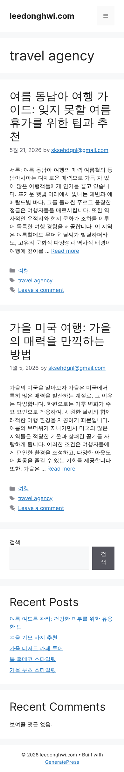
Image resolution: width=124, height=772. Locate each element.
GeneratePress (62, 762)
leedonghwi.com (42, 16)
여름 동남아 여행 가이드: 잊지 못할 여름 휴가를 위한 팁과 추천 (60, 115)
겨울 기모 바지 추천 (34, 637)
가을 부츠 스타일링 (33, 670)
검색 (15, 542)
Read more (65, 251)
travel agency (35, 280)
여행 (23, 270)
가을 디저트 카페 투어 (36, 648)
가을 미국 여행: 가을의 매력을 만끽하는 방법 (60, 341)
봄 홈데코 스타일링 (33, 659)
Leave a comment (41, 290)
